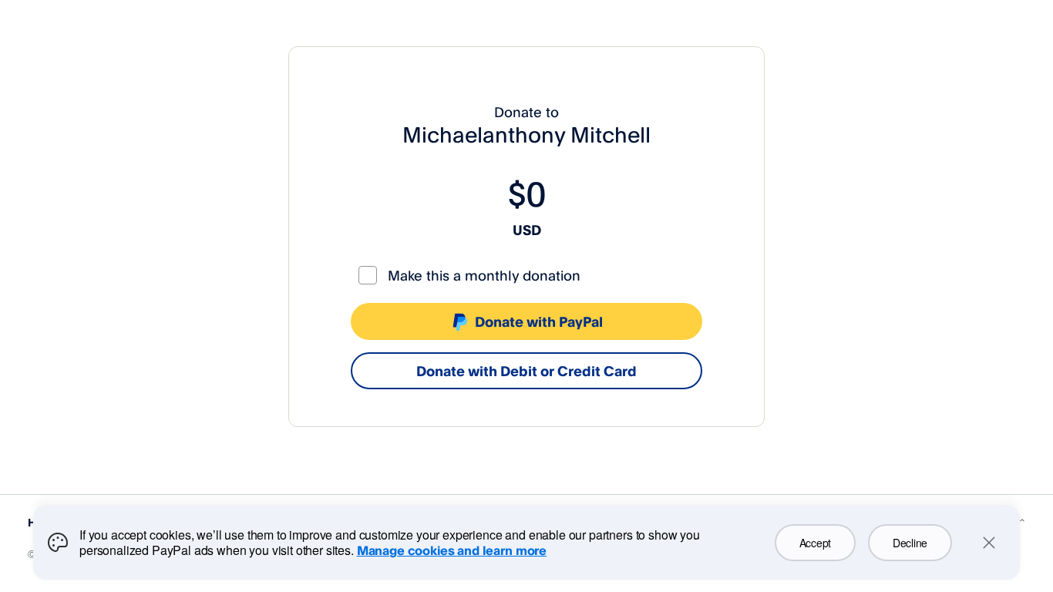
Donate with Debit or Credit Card (526, 370)
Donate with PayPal (539, 321)
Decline (910, 542)
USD (527, 229)
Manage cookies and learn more (452, 550)
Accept (815, 542)
